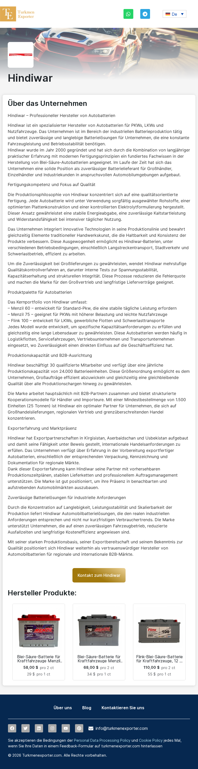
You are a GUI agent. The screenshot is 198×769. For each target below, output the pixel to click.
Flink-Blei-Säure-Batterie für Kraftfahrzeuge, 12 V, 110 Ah (159, 660)
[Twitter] (25, 728)
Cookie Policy (151, 740)
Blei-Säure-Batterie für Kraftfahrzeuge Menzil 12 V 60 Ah (38, 660)
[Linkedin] (39, 728)
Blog (86, 707)
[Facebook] (12, 728)
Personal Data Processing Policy (102, 740)
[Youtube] (66, 728)
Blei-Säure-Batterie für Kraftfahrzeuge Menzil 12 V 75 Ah (98, 660)
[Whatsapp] (128, 14)
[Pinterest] (79, 728)
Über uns (63, 707)
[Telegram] (145, 14)
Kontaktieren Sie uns (123, 707)
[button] (174, 14)
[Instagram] (52, 728)
